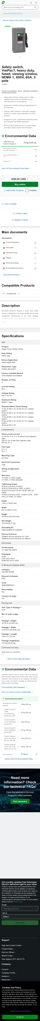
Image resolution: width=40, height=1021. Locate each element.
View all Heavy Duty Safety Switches (17, 20)
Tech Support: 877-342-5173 (13, 959)
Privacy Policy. (18, 902)
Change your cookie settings (20, 1011)
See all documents (11, 275)
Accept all (20, 1017)
